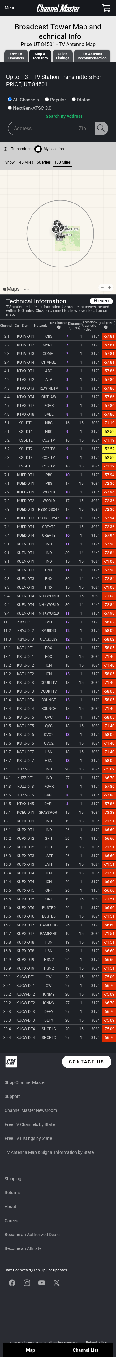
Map (30, 1350)
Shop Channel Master (25, 1082)
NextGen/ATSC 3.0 (32, 108)
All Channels (26, 100)
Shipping (13, 1178)
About (10, 1206)
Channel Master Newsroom (31, 1110)
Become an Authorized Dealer (33, 1234)
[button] (10, 8)
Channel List (85, 1350)
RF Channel (58, 323)
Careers (12, 1220)
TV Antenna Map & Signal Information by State (49, 1152)
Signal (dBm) (106, 323)
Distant (84, 100)
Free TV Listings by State (28, 1138)
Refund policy (96, 1343)
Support (12, 1096)
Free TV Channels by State (30, 1124)
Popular (58, 100)
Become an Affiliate (23, 1248)
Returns (12, 1192)
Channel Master (34, 1343)
